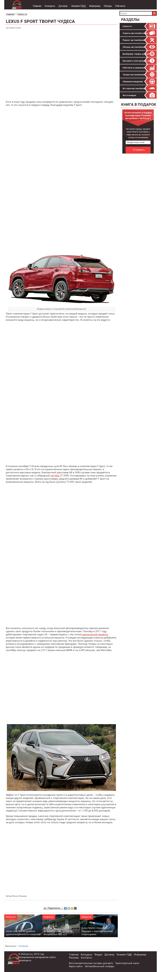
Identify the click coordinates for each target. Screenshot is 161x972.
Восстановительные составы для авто (91, 963)
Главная (37, 6)
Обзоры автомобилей (134, 47)
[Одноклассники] (72, 907)
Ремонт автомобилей (134, 40)
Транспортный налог (127, 963)
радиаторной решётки (95, 634)
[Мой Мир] (75, 907)
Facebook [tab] (23, 946)
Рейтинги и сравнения (134, 68)
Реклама (74, 957)
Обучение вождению (133, 81)
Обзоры (108, 6)
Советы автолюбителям (135, 33)
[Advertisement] (61, 65)
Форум (98, 954)
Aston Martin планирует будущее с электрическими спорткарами (97, 931)
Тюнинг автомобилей (133, 74)
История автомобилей (134, 88)
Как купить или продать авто (138, 61)
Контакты (86, 957)
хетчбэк (55, 475)
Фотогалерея (129, 95)
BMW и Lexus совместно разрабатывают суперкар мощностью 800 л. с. (58, 931)
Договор (63, 6)
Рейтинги (120, 6)
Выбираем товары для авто (137, 54)
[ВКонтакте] (65, 907)
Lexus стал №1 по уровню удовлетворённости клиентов (23, 932)
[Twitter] (68, 907)
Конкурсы (50, 6)
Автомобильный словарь (99, 966)
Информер (94, 6)
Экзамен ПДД (78, 6)
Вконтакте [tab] (10, 946)
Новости (127, 26)
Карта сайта (75, 966)
